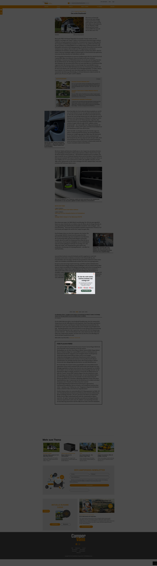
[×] (78, 283)
